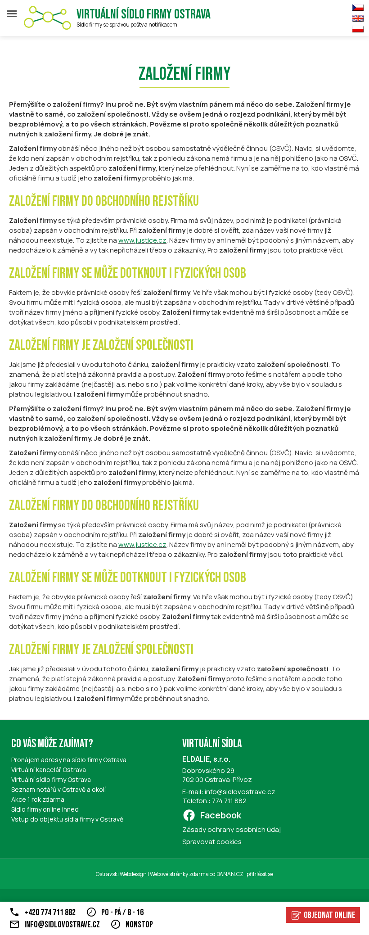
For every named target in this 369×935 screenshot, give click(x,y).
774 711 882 (229, 800)
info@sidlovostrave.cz (240, 791)
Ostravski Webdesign (122, 874)
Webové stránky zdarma (179, 874)
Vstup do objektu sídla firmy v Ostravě (67, 819)
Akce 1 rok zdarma (37, 799)
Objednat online (330, 915)
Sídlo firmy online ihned (45, 809)
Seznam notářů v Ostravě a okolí (58, 789)
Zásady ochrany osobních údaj (231, 829)
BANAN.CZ (229, 874)
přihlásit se (260, 874)
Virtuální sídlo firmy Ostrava (143, 14)
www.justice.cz (142, 240)
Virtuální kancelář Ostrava (48, 769)
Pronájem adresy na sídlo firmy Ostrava (68, 759)
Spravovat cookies (212, 841)
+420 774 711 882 (50, 912)
